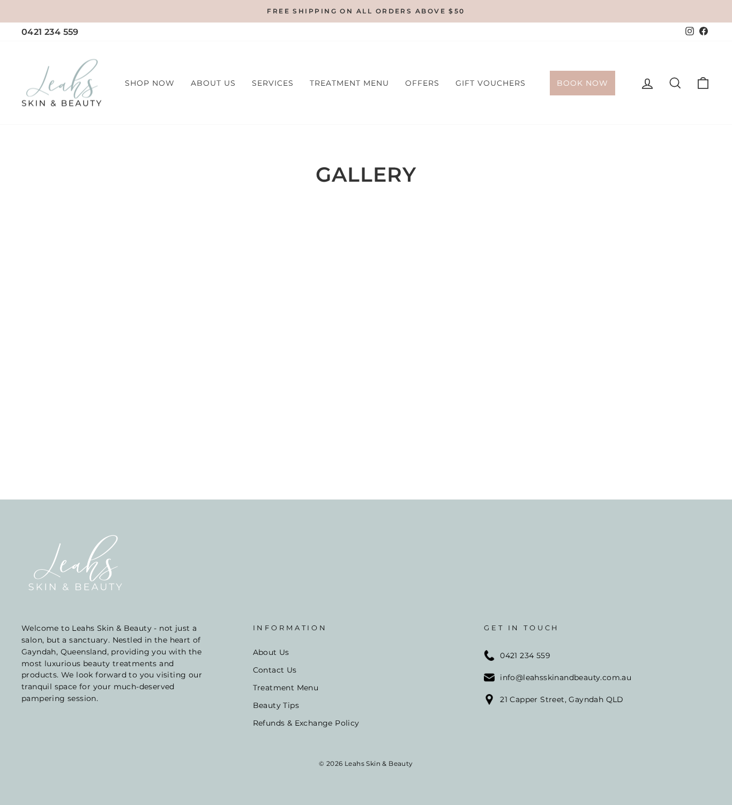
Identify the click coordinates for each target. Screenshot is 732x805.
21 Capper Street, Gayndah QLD (562, 699)
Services (273, 83)
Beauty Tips (276, 705)
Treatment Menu (349, 83)
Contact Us (275, 670)
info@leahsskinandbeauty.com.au (565, 677)
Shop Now (150, 83)
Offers (422, 83)
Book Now (582, 83)
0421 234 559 (50, 32)
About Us (213, 83)
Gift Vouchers (490, 83)
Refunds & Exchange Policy (306, 723)
